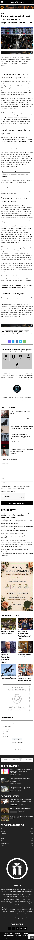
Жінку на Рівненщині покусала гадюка (21, 816)
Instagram (29, 359)
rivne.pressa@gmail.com (22, 918)
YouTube (20, 359)
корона (26, 331)
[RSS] (17, 928)
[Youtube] (25, 928)
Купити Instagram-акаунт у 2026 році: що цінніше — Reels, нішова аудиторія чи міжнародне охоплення (16, 515)
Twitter (17, 367)
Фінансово (8, 726)
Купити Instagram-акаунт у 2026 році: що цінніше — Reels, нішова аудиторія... (21, 771)
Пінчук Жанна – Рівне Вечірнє (14, 533)
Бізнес (3, 838)
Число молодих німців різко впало (16, 530)
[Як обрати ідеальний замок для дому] (25, 647)
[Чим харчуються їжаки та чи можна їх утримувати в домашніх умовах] (5, 810)
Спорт (2, 848)
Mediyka (13, 938)
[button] (32, 2)
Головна (3, 11)
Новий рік (22, 333)
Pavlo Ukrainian (8, 24)
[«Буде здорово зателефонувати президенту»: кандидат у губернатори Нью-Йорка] (25, 624)
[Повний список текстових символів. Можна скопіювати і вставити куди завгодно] (5, 801)
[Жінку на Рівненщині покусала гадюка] (8, 624)
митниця (16, 333)
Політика (3, 831)
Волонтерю (8, 729)
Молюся (7, 736)
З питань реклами (9, 935)
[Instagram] (13, 928)
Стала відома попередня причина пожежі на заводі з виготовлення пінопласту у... (20, 780)
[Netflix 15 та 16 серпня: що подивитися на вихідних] (5, 447)
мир (11, 333)
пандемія (28, 333)
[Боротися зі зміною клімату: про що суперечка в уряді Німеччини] (5, 455)
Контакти (18, 935)
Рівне (2, 836)
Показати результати (17, 742)
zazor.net (28, 938)
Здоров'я (3, 833)
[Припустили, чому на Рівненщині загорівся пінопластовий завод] (5, 789)
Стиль (2, 841)
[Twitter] (21, 928)
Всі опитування (17, 749)
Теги (11, 933)
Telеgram (5, 359)
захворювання (9, 331)
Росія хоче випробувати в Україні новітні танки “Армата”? (25, 377)
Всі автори (25, 933)
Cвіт (7, 11)
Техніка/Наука (5, 843)
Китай (15, 331)
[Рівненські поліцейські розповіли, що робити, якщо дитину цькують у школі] (25, 670)
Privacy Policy (26, 935)
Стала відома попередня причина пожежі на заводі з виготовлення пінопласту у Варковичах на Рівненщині (16, 521)
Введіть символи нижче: (8, 491)
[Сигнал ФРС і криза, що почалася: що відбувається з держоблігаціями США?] (5, 439)
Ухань (3, 335)
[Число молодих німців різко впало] (5, 416)
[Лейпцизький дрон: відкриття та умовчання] (8, 670)
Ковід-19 (21, 331)
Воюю (6, 731)
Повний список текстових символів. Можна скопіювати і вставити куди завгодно (21, 801)
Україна (3, 845)
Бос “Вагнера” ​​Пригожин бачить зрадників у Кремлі (9, 377)
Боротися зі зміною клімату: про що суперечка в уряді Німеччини (21, 451)
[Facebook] (9, 928)
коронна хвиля (5, 333)
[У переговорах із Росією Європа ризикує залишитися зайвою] (5, 432)
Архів (6, 933)
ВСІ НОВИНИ (16, 559)
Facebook (13, 359)
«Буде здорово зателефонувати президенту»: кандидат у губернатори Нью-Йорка (25, 635)
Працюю (7, 734)
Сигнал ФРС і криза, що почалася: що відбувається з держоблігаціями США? (19, 436)
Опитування (17, 933)
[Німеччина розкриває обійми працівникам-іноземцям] (5, 424)
